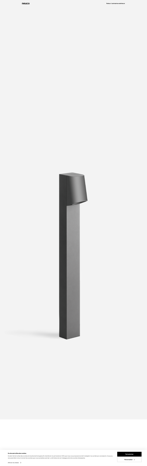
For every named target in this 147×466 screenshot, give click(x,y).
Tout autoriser (129, 454)
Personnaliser (128, 459)
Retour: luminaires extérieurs (115, 3)
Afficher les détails (13, 462)
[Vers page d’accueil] (26, 3)
